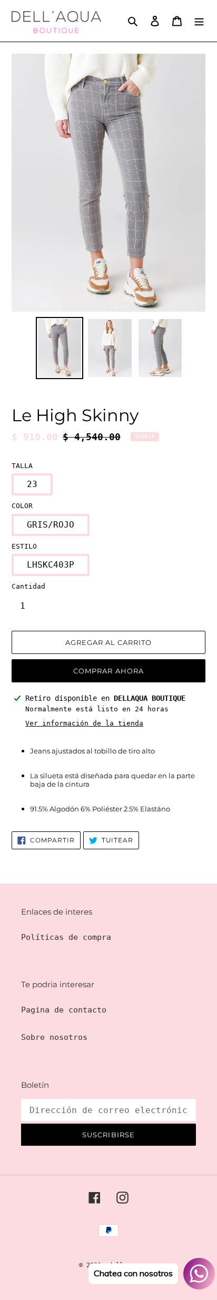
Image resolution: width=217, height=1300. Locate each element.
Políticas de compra (66, 937)
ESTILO (24, 546)
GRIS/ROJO (50, 525)
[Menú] (199, 20)
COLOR (22, 506)
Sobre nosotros (54, 1037)
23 (32, 484)
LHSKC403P (50, 565)
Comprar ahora (108, 671)
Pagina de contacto (63, 1010)
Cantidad (28, 586)
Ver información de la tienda (84, 723)
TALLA (22, 466)
